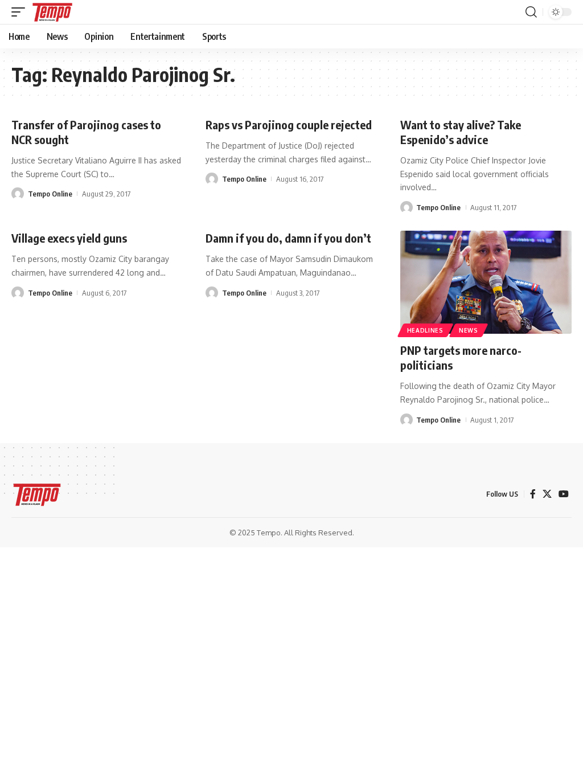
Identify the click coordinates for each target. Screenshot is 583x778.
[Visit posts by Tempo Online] (17, 193)
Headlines (425, 330)
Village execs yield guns (69, 238)
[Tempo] (52, 12)
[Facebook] (533, 494)
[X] (547, 494)
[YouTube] (564, 494)
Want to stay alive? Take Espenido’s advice (460, 131)
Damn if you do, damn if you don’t (288, 238)
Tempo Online (50, 193)
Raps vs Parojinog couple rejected (289, 124)
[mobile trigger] (21, 12)
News (468, 330)
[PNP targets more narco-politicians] (486, 282)
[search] (531, 12)
